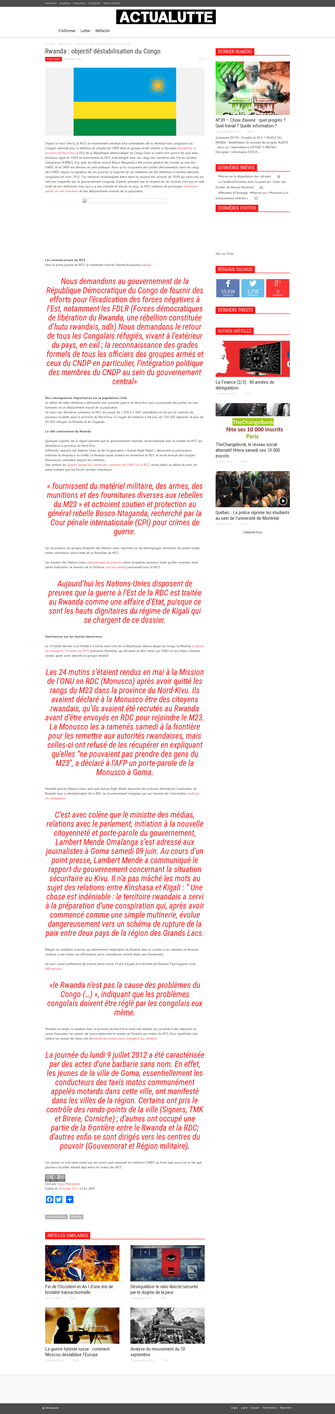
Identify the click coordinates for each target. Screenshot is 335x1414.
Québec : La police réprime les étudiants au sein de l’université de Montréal (253, 515)
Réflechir (102, 31)
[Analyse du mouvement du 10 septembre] (167, 1325)
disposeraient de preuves (104, 562)
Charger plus (252, 532)
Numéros (51, 3)
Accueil (49, 44)
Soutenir (65, 3)
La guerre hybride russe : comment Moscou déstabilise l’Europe (77, 1351)
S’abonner (79, 3)
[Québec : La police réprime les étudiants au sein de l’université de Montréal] (253, 489)
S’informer (67, 31)
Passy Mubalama (68, 1184)
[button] (285, 30)
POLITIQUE (65, 44)
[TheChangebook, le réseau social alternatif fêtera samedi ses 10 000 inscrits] (253, 421)
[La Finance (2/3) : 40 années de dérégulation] (253, 358)
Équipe (255, 1407)
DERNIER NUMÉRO (235, 51)
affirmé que (53, 969)
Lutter (85, 31)
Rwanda (76, 1217)
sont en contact (116, 567)
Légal (234, 1407)
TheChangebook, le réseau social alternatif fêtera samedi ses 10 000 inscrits (248, 450)
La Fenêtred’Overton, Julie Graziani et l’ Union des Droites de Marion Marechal (251, 184)
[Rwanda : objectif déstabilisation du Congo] (125, 101)
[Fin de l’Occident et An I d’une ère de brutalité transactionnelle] (82, 1263)
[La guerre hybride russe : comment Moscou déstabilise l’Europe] (82, 1325)
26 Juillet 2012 (68, 1189)
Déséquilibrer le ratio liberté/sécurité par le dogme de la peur (164, 1289)
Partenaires (270, 1407)
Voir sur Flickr (225, 254)
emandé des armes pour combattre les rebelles (124, 1038)
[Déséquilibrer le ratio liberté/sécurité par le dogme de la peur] (167, 1263)
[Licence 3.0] (55, 1178)
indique (146, 265)
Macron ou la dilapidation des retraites (244, 176)
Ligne (244, 1407)
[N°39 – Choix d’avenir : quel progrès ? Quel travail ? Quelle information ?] (253, 88)
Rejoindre (286, 1407)
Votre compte (111, 3)
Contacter (94, 3)
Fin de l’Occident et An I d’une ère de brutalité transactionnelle (79, 1289)
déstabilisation (56, 1217)
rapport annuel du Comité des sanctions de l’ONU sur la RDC (108, 465)
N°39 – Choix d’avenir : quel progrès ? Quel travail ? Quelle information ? (251, 123)
